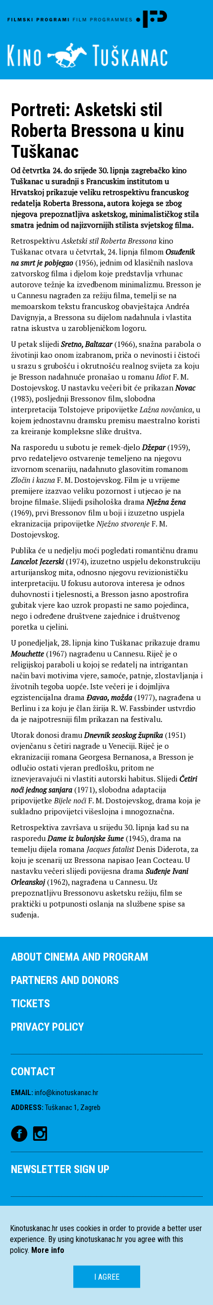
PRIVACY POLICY (47, 1027)
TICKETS (30, 1003)
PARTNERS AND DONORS (65, 980)
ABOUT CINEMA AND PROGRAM (79, 957)
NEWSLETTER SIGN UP (60, 1169)
